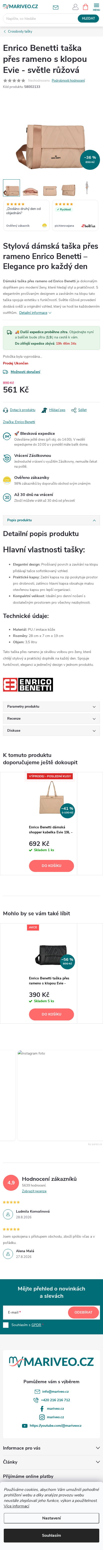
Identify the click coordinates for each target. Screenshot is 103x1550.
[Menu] (96, 6)
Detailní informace (33, 312)
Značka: (19, 422)
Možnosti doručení (25, 371)
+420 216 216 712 (55, 1400)
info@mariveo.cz (55, 1391)
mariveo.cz (55, 1408)
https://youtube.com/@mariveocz (56, 1425)
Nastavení (51, 1518)
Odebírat (83, 1312)
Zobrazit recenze (34, 1191)
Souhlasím (51, 1535)
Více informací (16, 1506)
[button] (57, 1095)
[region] (51, 215)
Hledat (88, 18)
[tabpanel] (51, 823)
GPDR (36, 1325)
